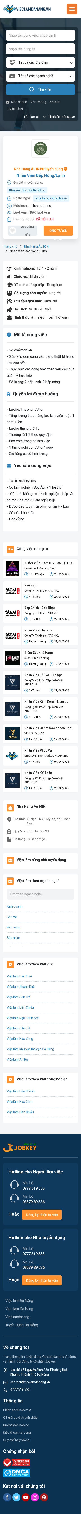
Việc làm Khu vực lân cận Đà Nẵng (30, 1049)
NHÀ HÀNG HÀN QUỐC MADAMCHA (46, 755)
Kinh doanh (19, 102)
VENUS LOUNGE (34, 733)
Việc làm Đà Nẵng (19, 1300)
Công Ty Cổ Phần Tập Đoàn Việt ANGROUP (43, 682)
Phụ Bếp (30, 585)
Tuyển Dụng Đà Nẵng (21, 1325)
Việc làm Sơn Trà (18, 997)
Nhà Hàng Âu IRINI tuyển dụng (39, 169)
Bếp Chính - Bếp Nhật (39, 608)
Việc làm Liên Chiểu (20, 1007)
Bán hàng (13, 927)
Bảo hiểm (13, 938)
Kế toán (55, 102)
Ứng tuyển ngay (58, 232)
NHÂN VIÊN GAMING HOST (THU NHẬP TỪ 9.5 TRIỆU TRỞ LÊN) (48, 563)
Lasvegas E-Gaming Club (39, 568)
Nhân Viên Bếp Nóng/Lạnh (40, 175)
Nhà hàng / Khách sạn (51, 198)
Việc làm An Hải (18, 1059)
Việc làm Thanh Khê (21, 986)
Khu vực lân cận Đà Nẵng (27, 190)
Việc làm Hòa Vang (20, 1039)
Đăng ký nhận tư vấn (42, 1215)
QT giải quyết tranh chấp (20, 1417)
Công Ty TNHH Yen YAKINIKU (41, 590)
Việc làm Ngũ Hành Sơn (23, 1018)
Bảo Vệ (12, 917)
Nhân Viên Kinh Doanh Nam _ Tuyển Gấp (45, 702)
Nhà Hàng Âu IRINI (36, 246)
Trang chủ (10, 246)
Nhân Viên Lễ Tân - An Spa (43, 675)
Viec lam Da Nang (19, 1309)
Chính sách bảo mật (17, 1410)
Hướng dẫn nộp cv (16, 1425)
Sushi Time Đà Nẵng (37, 658)
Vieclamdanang (17, 1317)
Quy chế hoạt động (16, 1440)
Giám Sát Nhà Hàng (38, 652)
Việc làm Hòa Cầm (19, 1101)
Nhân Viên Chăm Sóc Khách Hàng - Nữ (48, 728)
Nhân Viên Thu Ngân (39, 630)
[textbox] (40, 62)
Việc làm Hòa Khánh (21, 1091)
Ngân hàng (15, 108)
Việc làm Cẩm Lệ (18, 1028)
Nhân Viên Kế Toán (38, 773)
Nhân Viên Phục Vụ (38, 750)
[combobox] (40, 62)
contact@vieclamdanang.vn (30, 1382)
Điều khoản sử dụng (17, 1432)
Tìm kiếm (45, 89)
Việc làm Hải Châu (19, 976)
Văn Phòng (38, 102)
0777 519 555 (20, 1389)
